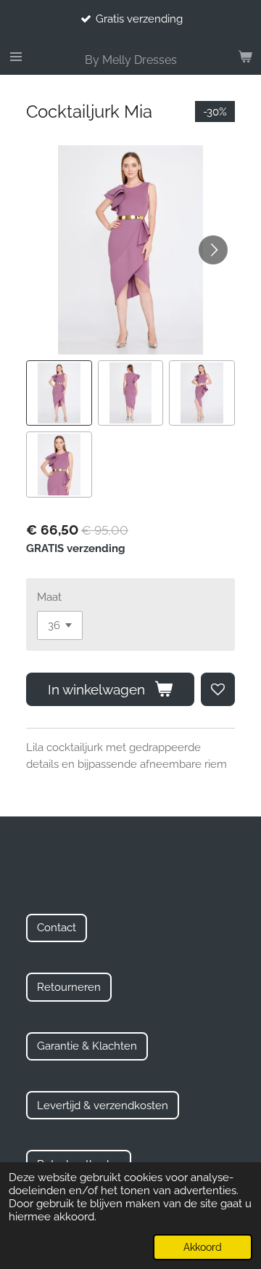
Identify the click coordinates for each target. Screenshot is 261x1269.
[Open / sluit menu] (16, 56)
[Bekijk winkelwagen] (245, 56)
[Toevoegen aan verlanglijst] (218, 690)
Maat (49, 597)
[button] (59, 393)
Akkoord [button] (202, 1247)
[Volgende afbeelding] (213, 249)
